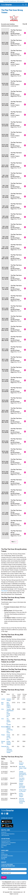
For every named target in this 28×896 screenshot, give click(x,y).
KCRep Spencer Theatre (9, 743)
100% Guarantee (5, 835)
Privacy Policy (4, 854)
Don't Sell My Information (7, 855)
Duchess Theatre (9, 699)
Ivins (2, 709)
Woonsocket (4, 726)
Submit (4, 877)
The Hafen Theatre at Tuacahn (9, 721)
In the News (4, 845)
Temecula (3, 746)
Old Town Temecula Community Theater (9, 749)
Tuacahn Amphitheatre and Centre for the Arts (22, 774)
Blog (2, 847)
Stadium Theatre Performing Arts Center (9, 729)
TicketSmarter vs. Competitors (8, 842)
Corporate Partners (5, 841)
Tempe (3, 735)
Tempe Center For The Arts (9, 737)
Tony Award (4, 591)
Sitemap (3, 858)
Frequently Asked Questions (7, 833)
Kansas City (3, 742)
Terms (2, 852)
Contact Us (3, 832)
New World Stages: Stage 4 (9, 705)
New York (2, 703)
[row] (14, 33)
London (3, 699)
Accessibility (4, 857)
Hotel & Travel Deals (6, 844)
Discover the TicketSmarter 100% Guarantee (14, 1)
